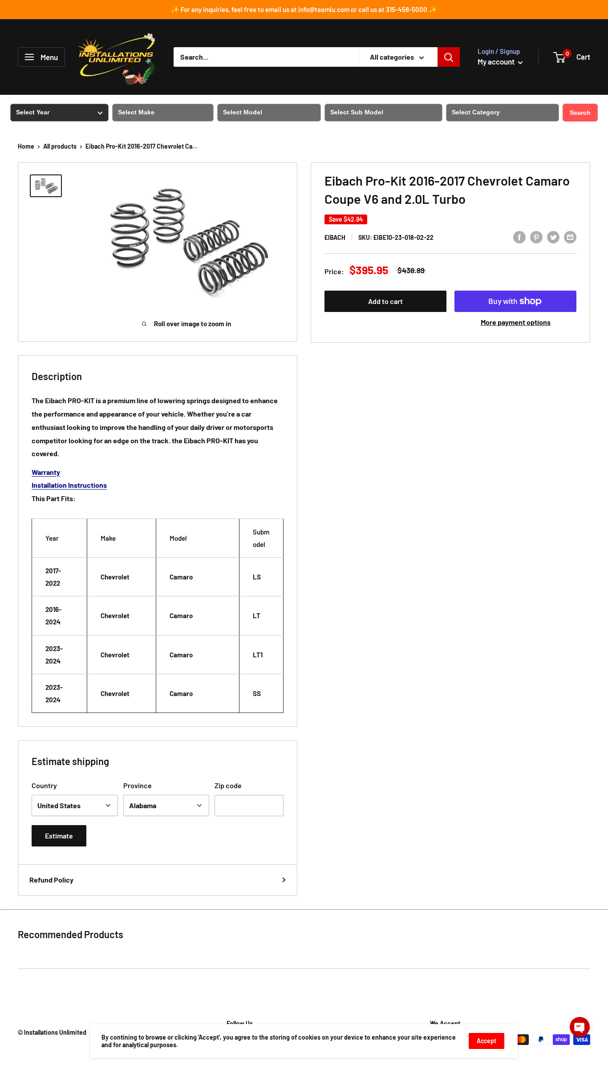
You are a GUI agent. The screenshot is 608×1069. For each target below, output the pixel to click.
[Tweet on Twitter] (553, 236)
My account (497, 61)
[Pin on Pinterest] (536, 236)
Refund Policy (51, 879)
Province (137, 785)
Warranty (46, 472)
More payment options (516, 322)
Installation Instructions (69, 485)
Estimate (59, 835)
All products (60, 146)
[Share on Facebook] (519, 236)
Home (26, 146)
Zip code (228, 785)
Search (580, 112)
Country (44, 785)
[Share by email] (570, 236)
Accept (486, 1041)
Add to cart (385, 301)
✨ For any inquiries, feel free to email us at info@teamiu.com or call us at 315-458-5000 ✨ (304, 9)
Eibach (334, 237)
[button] (580, 1027)
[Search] (449, 57)
